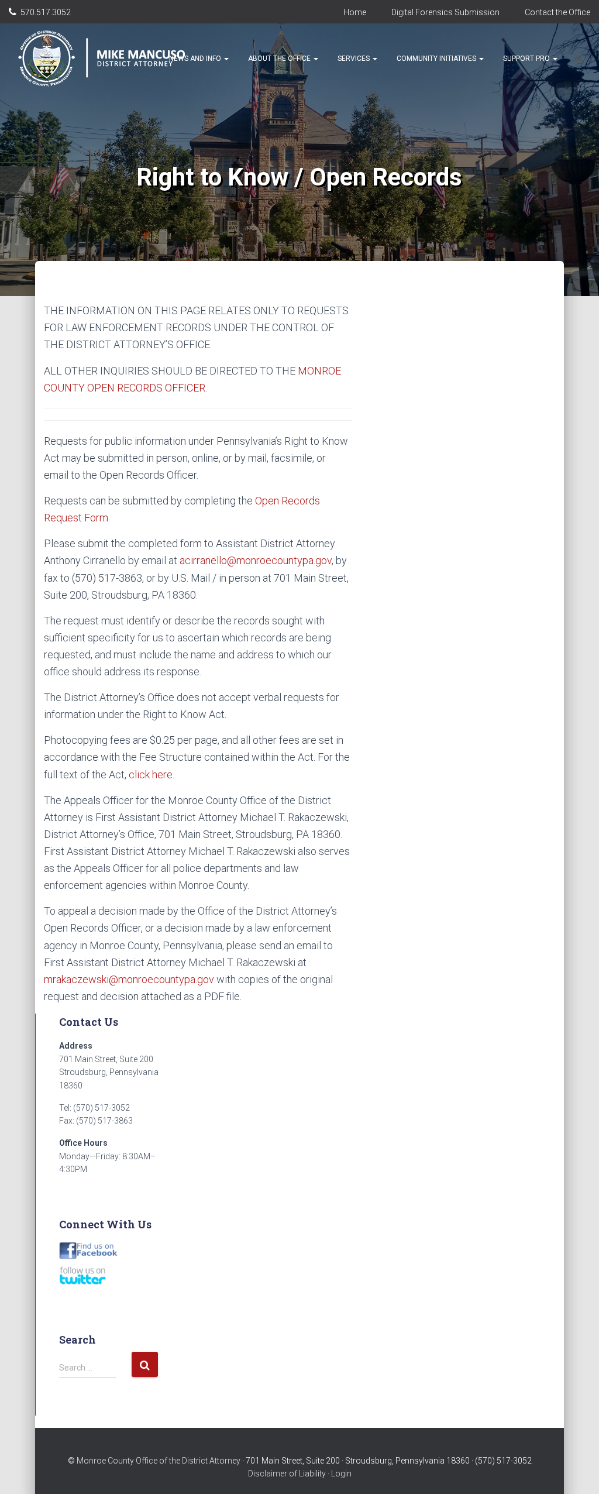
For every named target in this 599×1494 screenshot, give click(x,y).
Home (354, 12)
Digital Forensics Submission (445, 12)
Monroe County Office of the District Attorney (158, 1460)
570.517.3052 (45, 12)
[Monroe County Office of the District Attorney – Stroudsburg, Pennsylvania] (115, 58)
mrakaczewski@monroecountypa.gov (129, 979)
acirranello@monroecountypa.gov (256, 560)
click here (151, 774)
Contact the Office (557, 12)
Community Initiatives (437, 58)
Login (341, 1473)
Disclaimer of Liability (287, 1473)
